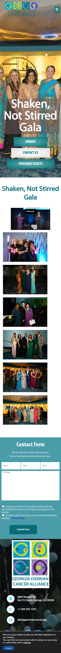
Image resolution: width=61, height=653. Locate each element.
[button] (57, 10)
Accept (8, 648)
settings (27, 642)
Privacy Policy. (18, 518)
